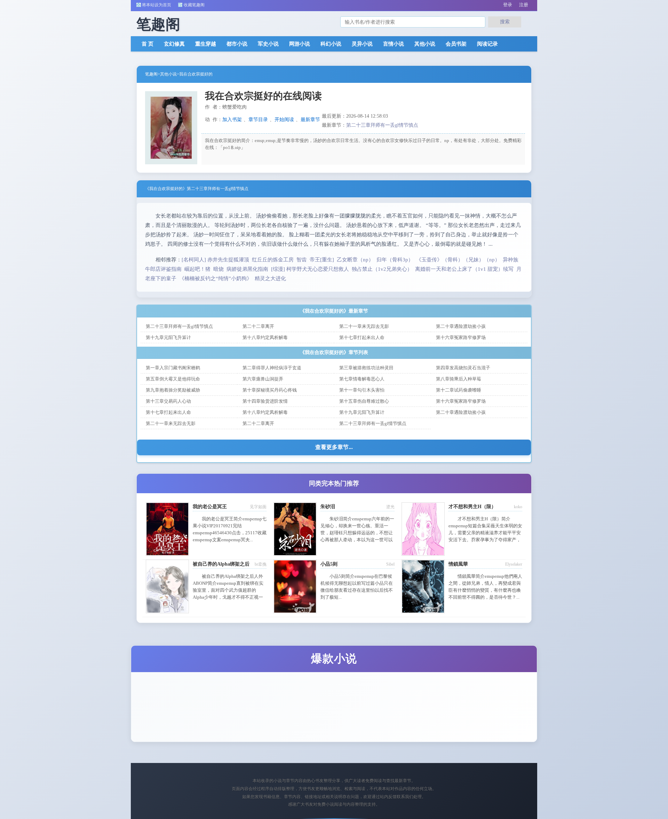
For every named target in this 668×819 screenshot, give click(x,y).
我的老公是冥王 (210, 506)
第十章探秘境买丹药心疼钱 (269, 390)
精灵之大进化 (270, 278)
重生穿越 (205, 44)
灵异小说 (362, 44)
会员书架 (456, 44)
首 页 (147, 44)
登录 (507, 4)
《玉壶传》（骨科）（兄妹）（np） (458, 259)
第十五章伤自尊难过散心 (364, 401)
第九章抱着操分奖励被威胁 (173, 390)
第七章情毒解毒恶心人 (361, 378)
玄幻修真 (174, 44)
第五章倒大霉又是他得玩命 (173, 378)
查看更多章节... (334, 447)
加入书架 (232, 119)
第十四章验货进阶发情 (265, 401)
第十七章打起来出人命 (361, 337)
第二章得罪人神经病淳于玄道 (271, 367)
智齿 (301, 259)
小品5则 (328, 564)
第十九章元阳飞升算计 (168, 337)
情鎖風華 (458, 564)
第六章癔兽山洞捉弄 (262, 378)
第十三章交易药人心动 (168, 401)
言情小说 (393, 44)
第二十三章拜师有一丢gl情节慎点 (382, 125)
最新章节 (310, 119)
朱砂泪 (327, 506)
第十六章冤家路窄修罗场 (461, 337)
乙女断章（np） (355, 259)
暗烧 (218, 269)
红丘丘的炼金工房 (273, 259)
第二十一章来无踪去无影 (364, 326)
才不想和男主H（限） (472, 506)
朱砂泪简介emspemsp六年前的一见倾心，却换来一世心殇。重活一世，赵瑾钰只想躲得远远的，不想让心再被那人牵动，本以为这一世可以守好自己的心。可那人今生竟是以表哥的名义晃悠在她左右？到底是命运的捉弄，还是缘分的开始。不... (357, 539)
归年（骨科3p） (394, 259)
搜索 (505, 21)
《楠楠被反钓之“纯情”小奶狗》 (215, 278)
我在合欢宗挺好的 (196, 74)
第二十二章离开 (258, 326)
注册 (523, 4)
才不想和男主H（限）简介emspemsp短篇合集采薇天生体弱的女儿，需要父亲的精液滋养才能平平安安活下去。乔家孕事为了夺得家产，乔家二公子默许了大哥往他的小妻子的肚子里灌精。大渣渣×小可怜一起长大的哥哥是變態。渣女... (485, 539)
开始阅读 (284, 119)
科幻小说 (330, 44)
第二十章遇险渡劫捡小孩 (461, 326)
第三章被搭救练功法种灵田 (366, 367)
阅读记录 (487, 44)
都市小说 (236, 44)
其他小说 (424, 44)
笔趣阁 (151, 74)
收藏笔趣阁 (194, 4)
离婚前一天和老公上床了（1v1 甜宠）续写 (464, 269)
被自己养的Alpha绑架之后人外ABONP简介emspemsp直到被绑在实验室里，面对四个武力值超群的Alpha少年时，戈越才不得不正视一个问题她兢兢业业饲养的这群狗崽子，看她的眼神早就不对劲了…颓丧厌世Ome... (229, 597)
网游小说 (299, 44)
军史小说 (268, 44)
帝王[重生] (322, 259)
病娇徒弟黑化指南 (247, 269)
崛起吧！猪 (197, 269)
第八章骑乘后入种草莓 (458, 378)
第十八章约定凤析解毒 (265, 337)
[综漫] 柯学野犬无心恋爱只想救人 (310, 269)
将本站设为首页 (156, 4)
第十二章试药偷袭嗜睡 (458, 390)
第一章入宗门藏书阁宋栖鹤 (173, 367)
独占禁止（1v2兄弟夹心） (382, 269)
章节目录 (258, 119)
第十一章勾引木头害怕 (361, 390)
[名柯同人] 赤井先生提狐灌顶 (215, 259)
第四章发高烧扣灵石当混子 (463, 367)
